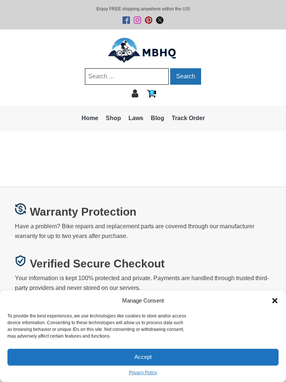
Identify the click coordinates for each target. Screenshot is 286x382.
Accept (143, 357)
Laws (135, 118)
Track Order (188, 118)
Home (90, 118)
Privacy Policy (143, 372)
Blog (157, 118)
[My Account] (135, 93)
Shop (113, 118)
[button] (275, 300)
